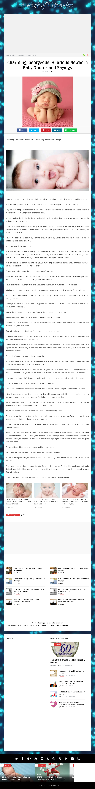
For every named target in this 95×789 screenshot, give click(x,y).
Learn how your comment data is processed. (51, 625)
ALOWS (51, 72)
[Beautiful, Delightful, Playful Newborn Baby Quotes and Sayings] (47, 490)
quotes (23, 515)
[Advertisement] (47, 33)
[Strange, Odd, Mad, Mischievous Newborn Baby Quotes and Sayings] (75, 490)
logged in (44, 623)
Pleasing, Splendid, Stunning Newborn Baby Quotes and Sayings (16, 778)
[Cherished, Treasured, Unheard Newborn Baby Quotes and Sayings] (19, 490)
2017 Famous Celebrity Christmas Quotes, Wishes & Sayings (49, 778)
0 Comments (32, 55)
